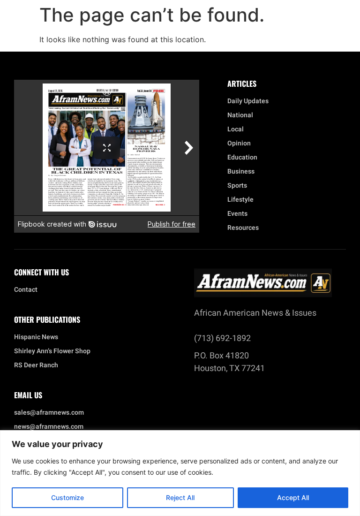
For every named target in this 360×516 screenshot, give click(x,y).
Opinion (239, 143)
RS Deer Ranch (36, 365)
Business (241, 171)
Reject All (180, 497)
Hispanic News (36, 337)
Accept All (293, 497)
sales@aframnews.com (49, 412)
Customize (67, 497)
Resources (243, 228)
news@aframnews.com (48, 427)
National (240, 115)
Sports (237, 185)
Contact (26, 290)
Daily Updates (248, 101)
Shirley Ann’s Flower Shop (52, 351)
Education (242, 157)
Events (237, 214)
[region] (180, 473)
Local (235, 129)
